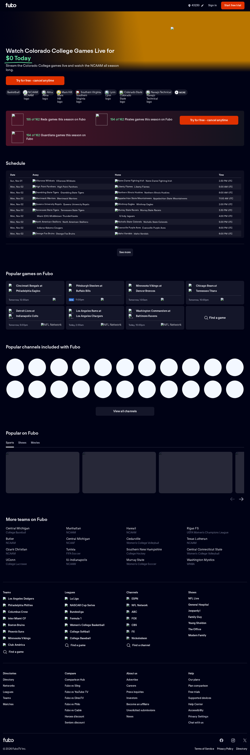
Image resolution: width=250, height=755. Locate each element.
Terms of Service (204, 748)
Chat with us (196, 722)
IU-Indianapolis (76, 560)
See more (125, 252)
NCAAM (33, 92)
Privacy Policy (225, 748)
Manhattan (73, 528)
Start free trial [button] (232, 5)
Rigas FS (193, 528)
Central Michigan (18, 528)
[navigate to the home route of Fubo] (10, 5)
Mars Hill (67, 92)
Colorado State (133, 92)
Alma (50, 92)
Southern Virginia (91, 92)
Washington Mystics (201, 560)
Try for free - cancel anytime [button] (35, 80)
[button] (232, 499)
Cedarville (133, 539)
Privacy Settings (198, 716)
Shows (22, 442)
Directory (241, 748)
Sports (10, 442)
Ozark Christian (16, 549)
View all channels (125, 411)
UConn (10, 560)
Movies (35, 442)
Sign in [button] (212, 5)
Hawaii (131, 528)
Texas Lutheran (197, 539)
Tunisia (71, 549)
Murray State (135, 560)
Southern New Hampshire (144, 549)
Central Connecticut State (204, 549)
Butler (10, 539)
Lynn (112, 92)
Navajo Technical (161, 92)
